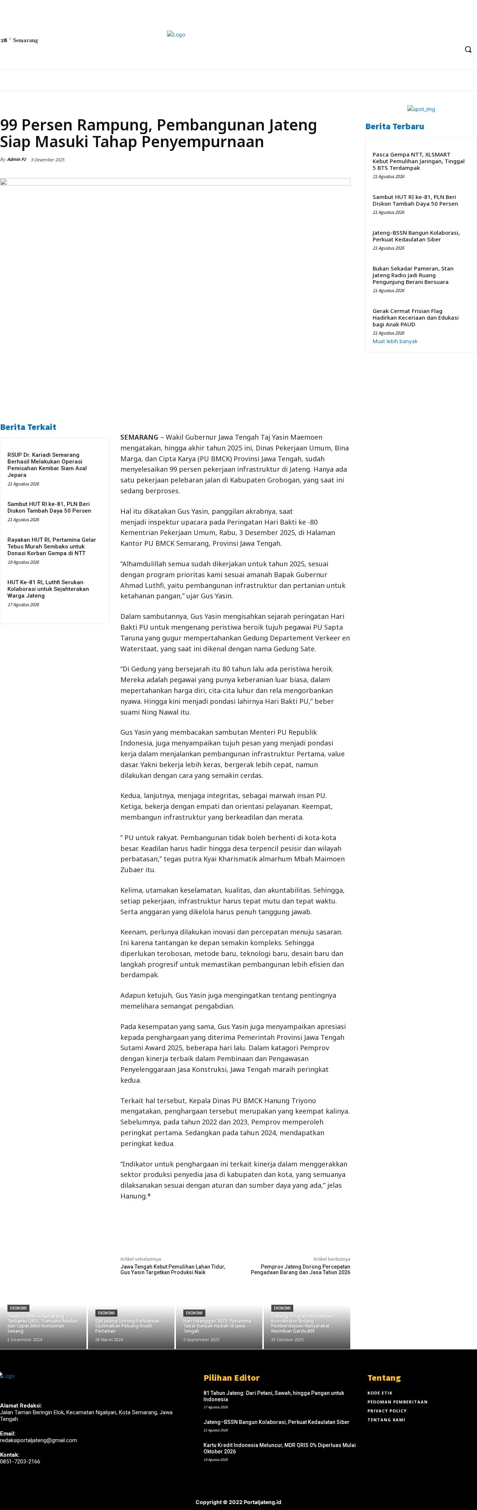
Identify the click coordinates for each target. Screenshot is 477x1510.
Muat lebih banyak (395, 341)
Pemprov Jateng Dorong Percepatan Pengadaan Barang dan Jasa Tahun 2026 (300, 1269)
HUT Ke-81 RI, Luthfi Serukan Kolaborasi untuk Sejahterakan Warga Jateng (48, 589)
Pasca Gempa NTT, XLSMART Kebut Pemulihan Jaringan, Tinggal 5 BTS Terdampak (419, 161)
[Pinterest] (307, 159)
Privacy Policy (387, 1411)
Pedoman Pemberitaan (397, 1402)
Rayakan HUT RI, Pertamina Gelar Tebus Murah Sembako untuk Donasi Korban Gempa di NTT (51, 546)
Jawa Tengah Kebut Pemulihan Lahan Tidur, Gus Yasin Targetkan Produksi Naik (172, 1269)
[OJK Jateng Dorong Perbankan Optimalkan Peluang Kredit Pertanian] (131, 1312)
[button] (468, 49)
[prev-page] (9, 613)
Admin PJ (16, 159)
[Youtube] (356, 33)
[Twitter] (342, 33)
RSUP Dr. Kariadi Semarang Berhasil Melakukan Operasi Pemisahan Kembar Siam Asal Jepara (47, 465)
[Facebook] (328, 33)
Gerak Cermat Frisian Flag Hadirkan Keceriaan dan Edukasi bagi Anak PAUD (416, 317)
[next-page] (14, 613)
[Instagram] (17, 1487)
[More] (342, 159)
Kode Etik (379, 1393)
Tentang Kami (386, 1419)
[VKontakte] (44, 1487)
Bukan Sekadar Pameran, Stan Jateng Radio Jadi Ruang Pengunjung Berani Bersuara (413, 275)
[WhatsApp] (325, 159)
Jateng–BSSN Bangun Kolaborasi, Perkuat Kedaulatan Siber (416, 236)
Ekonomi (10, 107)
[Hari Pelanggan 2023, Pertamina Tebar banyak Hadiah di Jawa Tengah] (219, 1312)
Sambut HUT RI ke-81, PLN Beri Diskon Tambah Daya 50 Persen (49, 507)
